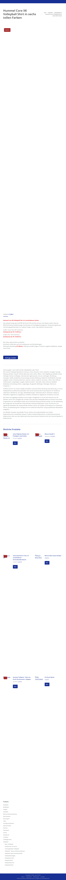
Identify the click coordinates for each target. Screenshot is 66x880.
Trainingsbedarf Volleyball (12, 849)
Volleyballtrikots (9, 865)
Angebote (5, 805)
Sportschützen (7, 825)
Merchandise (6, 816)
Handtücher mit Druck (11, 846)
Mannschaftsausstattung (10, 814)
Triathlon (5, 837)
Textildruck (6, 835)
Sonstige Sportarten (8, 823)
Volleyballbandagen (10, 855)
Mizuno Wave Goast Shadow (53, 555)
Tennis (5, 832)
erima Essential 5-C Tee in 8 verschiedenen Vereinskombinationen (21, 557)
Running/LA (6, 818)
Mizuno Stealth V (50, 434)
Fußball (5, 809)
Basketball (6, 807)
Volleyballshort (9, 860)
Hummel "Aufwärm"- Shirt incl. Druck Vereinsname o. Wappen (22, 678)
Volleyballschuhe (9, 858)
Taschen (5, 828)
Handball (5, 812)
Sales (4, 821)
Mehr (15, 443)
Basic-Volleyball (9, 844)
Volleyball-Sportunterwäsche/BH (13, 853)
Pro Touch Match (49, 677)
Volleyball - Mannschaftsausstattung (14, 851)
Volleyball (5, 842)
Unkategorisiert (7, 839)
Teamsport (6, 830)
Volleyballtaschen (9, 862)
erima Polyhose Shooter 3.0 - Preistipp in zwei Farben (21, 435)
